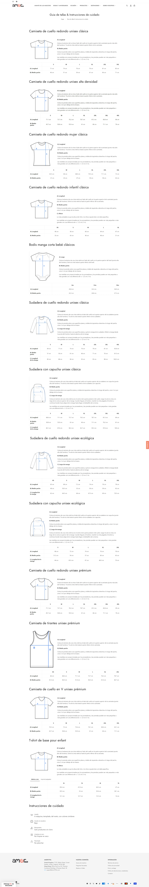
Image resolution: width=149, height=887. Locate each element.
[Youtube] (96, 883)
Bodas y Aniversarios (60, 5)
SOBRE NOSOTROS (108, 5)
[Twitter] (93, 883)
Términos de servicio (113, 863)
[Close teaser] (16, 882)
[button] (9, 884)
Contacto (110, 873)
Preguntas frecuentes (81, 865)
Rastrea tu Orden (80, 868)
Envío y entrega (112, 868)
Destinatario (95, 5)
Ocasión (73, 5)
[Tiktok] (99, 883)
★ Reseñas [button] (147, 445)
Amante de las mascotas (42, 5)
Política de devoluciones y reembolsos (118, 871)
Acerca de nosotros (81, 863)
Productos (83, 5)
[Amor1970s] (18, 5)
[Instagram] (13, 1)
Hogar (62, 19)
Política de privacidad (113, 865)
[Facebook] (16, 1)
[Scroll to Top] (146, 878)
